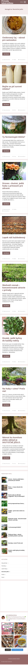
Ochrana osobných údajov (14, 658)
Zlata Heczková (7, 59)
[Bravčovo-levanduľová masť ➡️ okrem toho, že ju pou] (20, 641)
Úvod (2, 577)
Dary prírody (4, 563)
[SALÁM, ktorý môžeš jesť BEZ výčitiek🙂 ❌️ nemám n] (7, 641)
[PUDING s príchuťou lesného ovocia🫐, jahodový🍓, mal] (7, 628)
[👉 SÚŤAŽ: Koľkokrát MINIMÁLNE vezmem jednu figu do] (20, 628)
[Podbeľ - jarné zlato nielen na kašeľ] (4, 511)
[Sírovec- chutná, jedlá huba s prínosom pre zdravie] (4, 480)
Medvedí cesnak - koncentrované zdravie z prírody (17, 519)
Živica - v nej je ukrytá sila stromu (15, 487)
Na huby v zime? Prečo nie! (13, 389)
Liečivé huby (4, 568)
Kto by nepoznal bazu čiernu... (16, 503)
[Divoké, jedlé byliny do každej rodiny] (4, 551)
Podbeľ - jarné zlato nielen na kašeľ (16, 511)
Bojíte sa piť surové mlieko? (12, 87)
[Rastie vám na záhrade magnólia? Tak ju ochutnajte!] (4, 496)
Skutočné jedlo (5, 571)
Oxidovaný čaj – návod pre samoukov (13, 38)
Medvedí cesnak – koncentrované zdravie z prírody (13, 287)
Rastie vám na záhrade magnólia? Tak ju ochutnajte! (16, 495)
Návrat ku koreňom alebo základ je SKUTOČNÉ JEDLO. (12, 440)
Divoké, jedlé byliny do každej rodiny (12, 339)
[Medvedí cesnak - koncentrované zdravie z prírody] (4, 519)
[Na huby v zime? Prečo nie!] (4, 543)
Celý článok (6, 54)
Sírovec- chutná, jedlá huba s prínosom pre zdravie (13, 186)
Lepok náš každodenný (13, 237)
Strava (2, 574)
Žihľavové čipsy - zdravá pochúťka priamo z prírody (15, 535)
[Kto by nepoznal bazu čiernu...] (4, 503)
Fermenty (3, 566)
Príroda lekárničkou (7, 2)
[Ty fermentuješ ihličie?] (4, 527)
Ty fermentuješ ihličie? (13, 137)
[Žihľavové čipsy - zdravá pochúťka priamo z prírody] (4, 535)
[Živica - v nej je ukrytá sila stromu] (4, 488)
